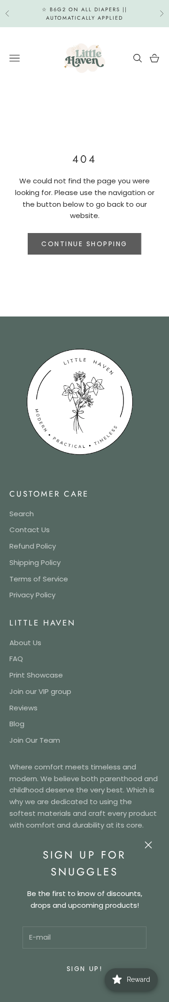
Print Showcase (36, 675)
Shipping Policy (35, 562)
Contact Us (29, 530)
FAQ (16, 658)
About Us (25, 643)
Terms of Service (38, 579)
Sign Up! (84, 968)
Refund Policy (32, 546)
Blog (16, 724)
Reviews (23, 708)
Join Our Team (34, 740)
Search (21, 514)
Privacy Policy (32, 595)
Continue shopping (84, 244)
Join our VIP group (40, 691)
